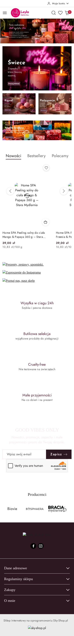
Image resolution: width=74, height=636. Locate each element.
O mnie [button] (9, 601)
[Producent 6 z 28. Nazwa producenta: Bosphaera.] (35, 509)
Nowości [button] (13, 156)
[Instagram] (41, 546)
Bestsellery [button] (36, 156)
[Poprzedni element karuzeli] (5, 509)
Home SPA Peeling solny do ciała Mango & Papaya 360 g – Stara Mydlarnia (23, 235)
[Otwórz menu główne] (4, 12)
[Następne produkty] (63, 191)
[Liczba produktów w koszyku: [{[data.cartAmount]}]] (67, 13)
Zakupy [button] (9, 590)
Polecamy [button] (60, 156)
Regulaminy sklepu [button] (18, 579)
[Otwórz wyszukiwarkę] (53, 13)
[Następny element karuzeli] (69, 509)
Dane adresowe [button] (15, 568)
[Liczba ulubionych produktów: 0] (60, 13)
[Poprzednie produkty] (10, 191)
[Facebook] (33, 546)
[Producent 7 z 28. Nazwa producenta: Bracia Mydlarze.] (57, 509)
